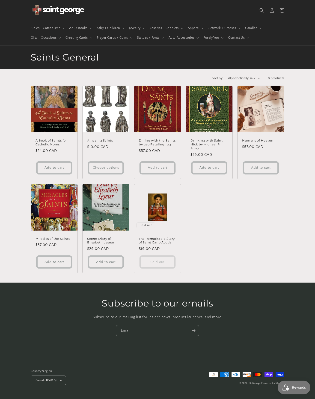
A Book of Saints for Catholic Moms (51, 142)
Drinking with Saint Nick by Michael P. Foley (206, 144)
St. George (255, 383)
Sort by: (217, 78)
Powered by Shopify (272, 383)
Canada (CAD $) (46, 380)
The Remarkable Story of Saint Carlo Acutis (157, 240)
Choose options (106, 168)
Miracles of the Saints (53, 238)
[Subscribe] (194, 330)
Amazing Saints (100, 140)
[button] (47, 28)
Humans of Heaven (257, 140)
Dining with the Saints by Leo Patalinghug (157, 142)
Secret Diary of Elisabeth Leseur (101, 240)
